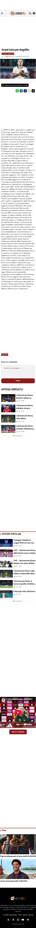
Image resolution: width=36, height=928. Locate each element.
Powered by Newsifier (18, 924)
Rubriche (4, 355)
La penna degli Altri (8, 54)
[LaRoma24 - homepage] (18, 13)
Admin (7, 56)
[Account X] (8, 920)
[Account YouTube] (23, 920)
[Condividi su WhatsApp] (17, 90)
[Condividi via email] (29, 90)
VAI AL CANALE (18, 732)
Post (18, 381)
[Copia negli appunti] (33, 90)
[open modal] (34, 13)
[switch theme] (30, 13)
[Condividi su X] (25, 90)
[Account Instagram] (18, 920)
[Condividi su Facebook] (21, 90)
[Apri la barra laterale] (2, 13)
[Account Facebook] (13, 920)
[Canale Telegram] (27, 920)
